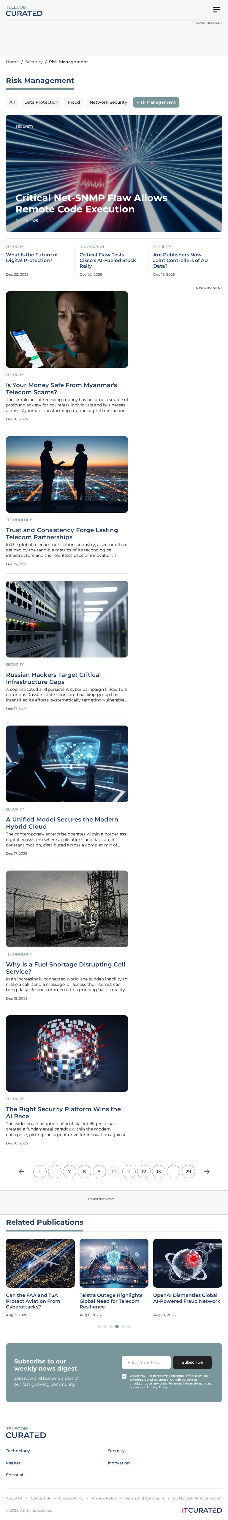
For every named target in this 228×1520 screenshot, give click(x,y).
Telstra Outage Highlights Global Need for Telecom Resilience (111, 1300)
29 (188, 1171)
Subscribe (192, 1362)
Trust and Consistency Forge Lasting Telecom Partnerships (62, 533)
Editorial (14, 1475)
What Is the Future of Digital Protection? (32, 257)
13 (158, 1171)
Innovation (92, 247)
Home (12, 61)
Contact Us (41, 1498)
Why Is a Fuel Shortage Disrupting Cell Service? (65, 968)
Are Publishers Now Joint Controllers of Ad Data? (180, 260)
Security (34, 61)
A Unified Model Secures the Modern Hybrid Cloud (62, 823)
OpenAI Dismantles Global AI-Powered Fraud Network (186, 1298)
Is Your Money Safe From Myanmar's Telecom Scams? (61, 388)
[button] (99, 1326)
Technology (19, 520)
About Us (14, 1498)
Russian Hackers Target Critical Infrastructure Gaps (53, 678)
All (12, 102)
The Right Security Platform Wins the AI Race (63, 1113)
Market (13, 1463)
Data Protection (41, 102)
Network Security (108, 102)
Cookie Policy (71, 1498)
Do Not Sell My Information (197, 1498)
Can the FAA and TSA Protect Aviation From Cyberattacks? (33, 1300)
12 (144, 1171)
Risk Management (156, 102)
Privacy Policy (104, 1498)
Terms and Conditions (144, 1498)
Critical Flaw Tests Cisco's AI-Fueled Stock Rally (108, 260)
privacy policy (157, 1387)
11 (129, 1171)
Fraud (74, 102)
